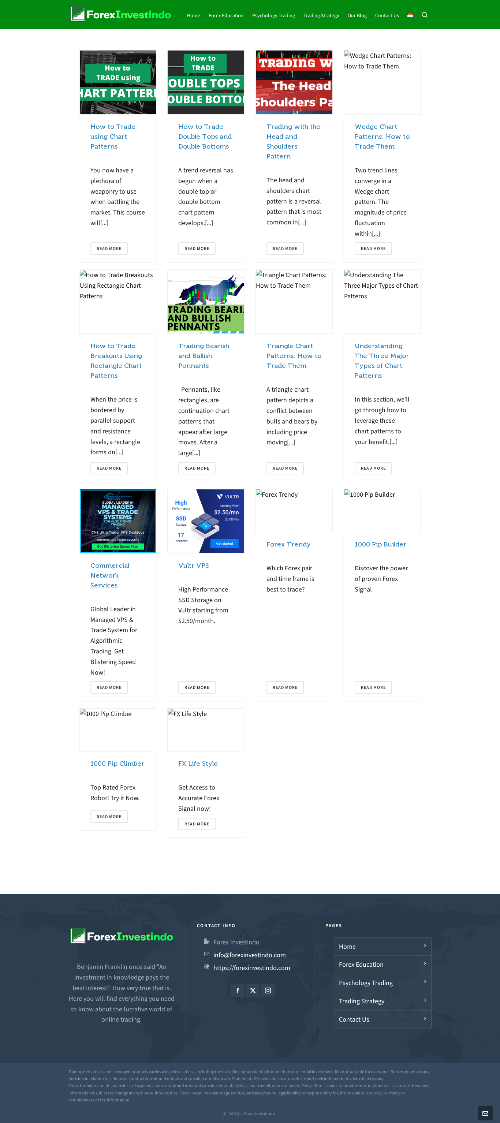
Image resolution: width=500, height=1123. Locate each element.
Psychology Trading (366, 982)
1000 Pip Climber (117, 763)
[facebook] (238, 990)
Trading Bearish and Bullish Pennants (203, 355)
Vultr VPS (193, 565)
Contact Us (354, 1019)
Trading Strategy (361, 1001)
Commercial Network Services (109, 575)
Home (347, 946)
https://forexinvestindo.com (251, 967)
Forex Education (361, 964)
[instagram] (268, 990)
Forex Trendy (288, 544)
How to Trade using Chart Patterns (112, 136)
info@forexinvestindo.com (249, 955)
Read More (109, 248)
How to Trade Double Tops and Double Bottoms (205, 136)
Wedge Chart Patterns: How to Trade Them (382, 136)
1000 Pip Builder (380, 544)
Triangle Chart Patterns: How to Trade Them (293, 355)
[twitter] (253, 990)
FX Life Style (198, 763)
